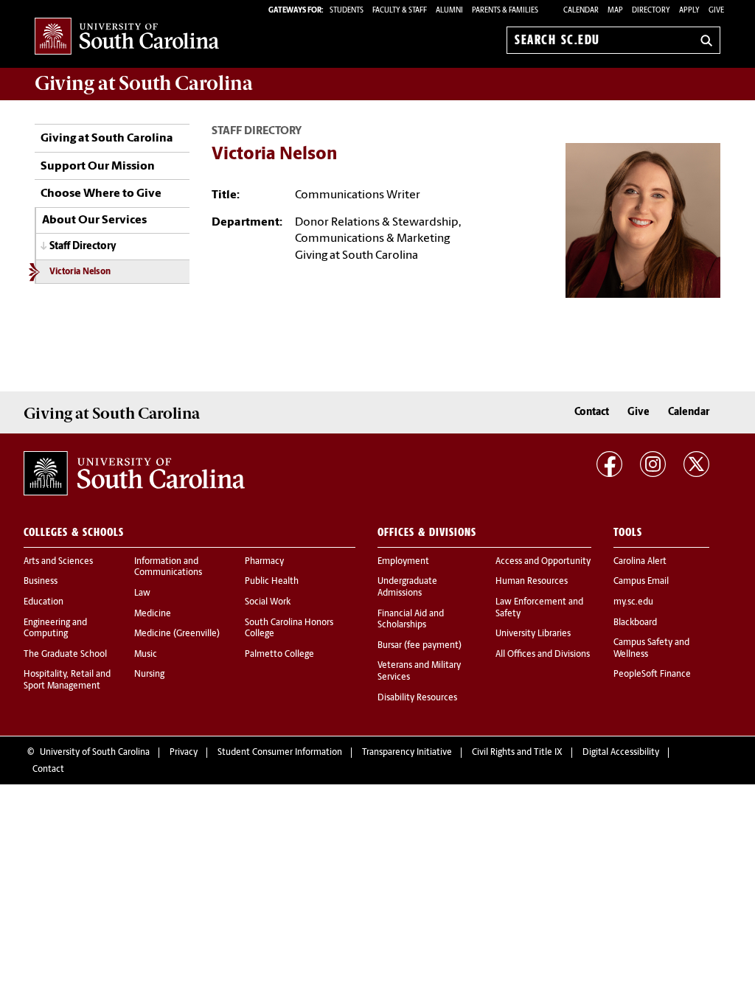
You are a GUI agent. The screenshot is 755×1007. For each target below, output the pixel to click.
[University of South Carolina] (134, 473)
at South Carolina (144, 83)
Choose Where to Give (101, 194)
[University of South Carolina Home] (127, 37)
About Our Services (94, 220)
